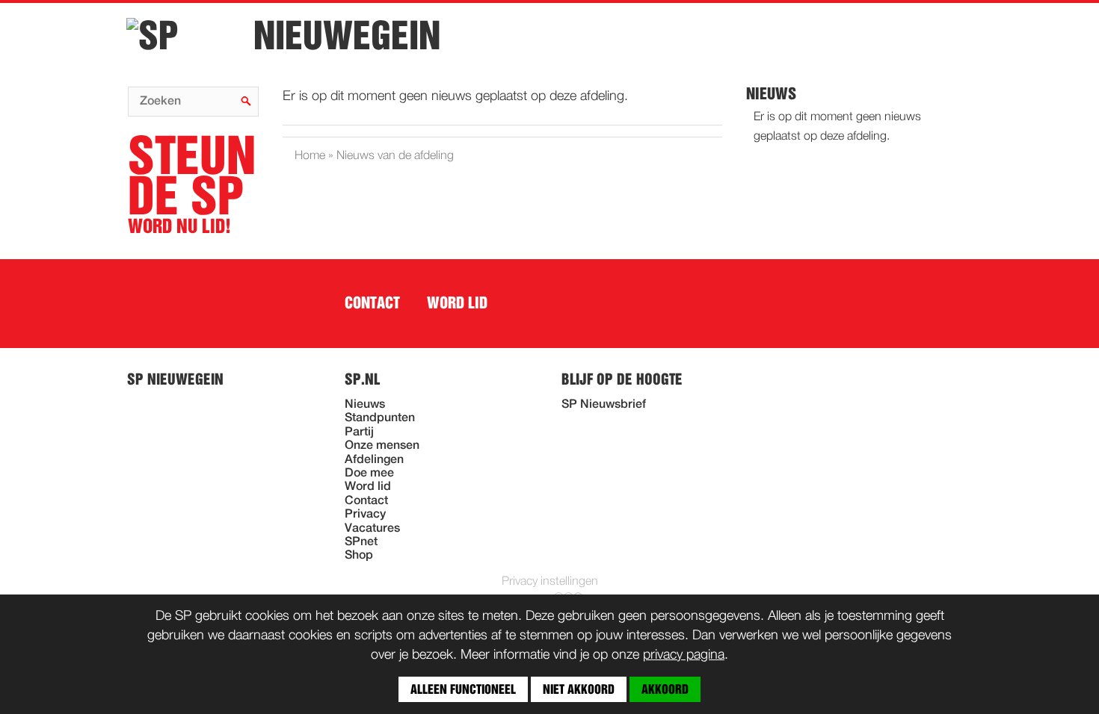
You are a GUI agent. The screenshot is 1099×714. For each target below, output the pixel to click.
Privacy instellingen (550, 582)
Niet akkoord (579, 689)
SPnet (361, 542)
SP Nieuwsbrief (603, 405)
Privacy (365, 515)
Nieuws (365, 405)
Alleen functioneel (463, 689)
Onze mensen (382, 446)
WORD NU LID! (192, 185)
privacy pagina (683, 655)
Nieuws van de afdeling (395, 156)
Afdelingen (374, 460)
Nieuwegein (346, 36)
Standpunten (380, 418)
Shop (359, 556)
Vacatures (372, 529)
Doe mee (369, 473)
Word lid (457, 303)
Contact (372, 303)
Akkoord (665, 689)
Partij (359, 432)
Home (310, 156)
